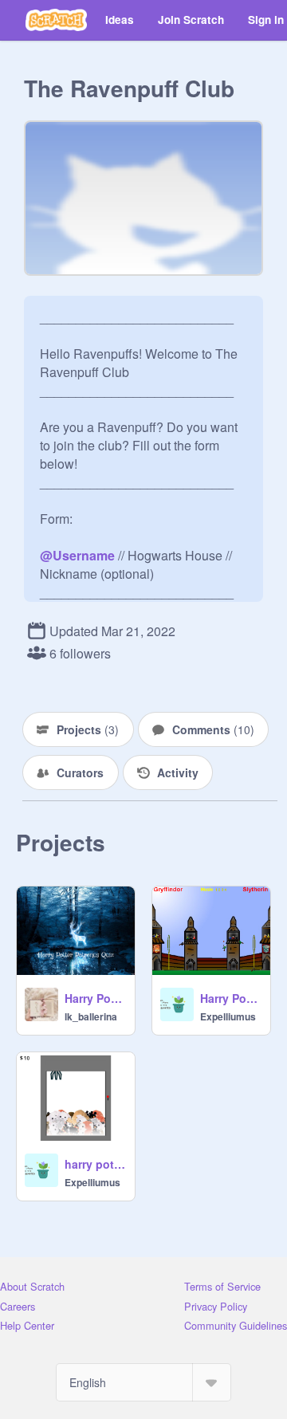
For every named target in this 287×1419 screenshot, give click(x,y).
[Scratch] (56, 20)
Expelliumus (228, 1016)
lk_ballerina (91, 1016)
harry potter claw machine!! (95, 1164)
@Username (77, 555)
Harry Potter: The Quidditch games (230, 998)
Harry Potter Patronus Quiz (95, 998)
